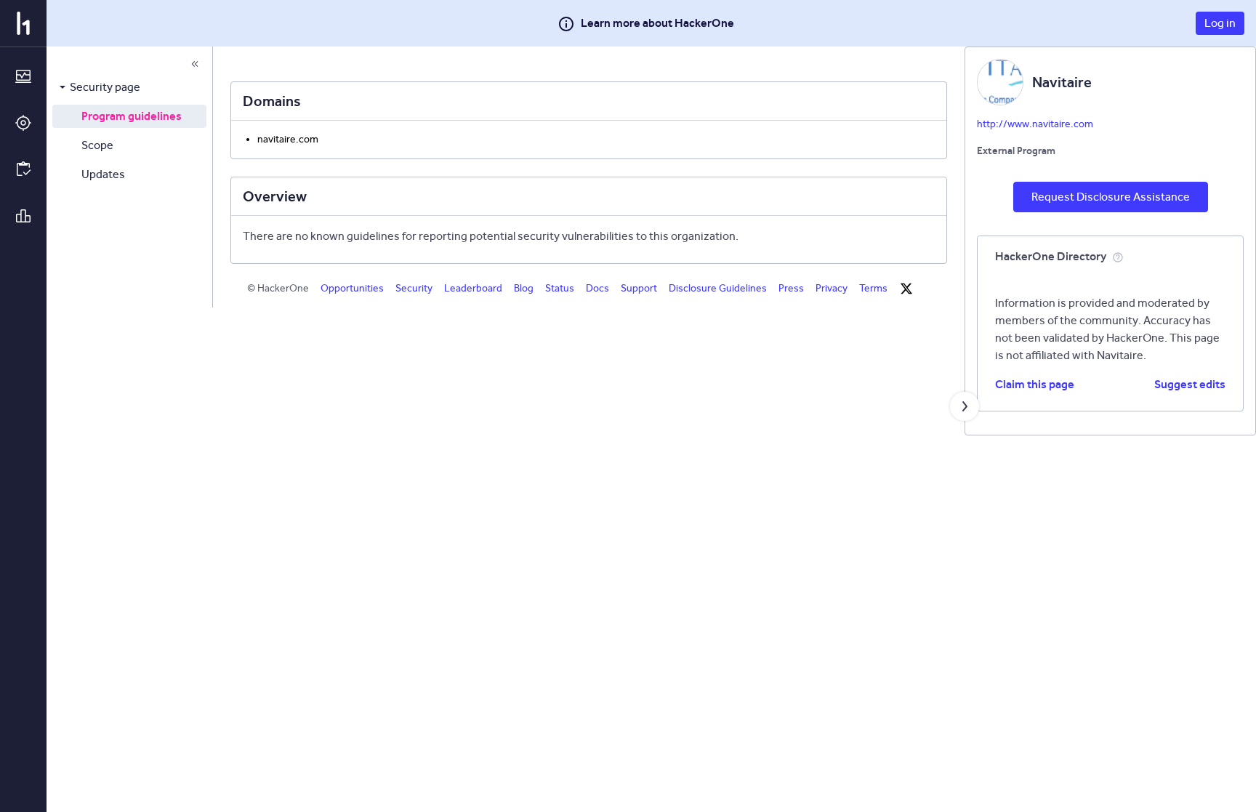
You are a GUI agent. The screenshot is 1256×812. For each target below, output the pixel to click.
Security (413, 288)
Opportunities (352, 288)
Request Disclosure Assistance (1110, 197)
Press (791, 288)
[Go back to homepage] (23, 23)
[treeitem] (129, 87)
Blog (524, 288)
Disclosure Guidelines (718, 288)
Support (639, 288)
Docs (597, 288)
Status (559, 288)
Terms (873, 288)
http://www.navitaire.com (1035, 124)
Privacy (832, 288)
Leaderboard (473, 288)
